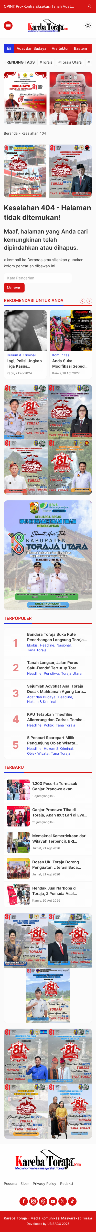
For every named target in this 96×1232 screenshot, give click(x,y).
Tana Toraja (37, 650)
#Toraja (46, 62)
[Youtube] (53, 1201)
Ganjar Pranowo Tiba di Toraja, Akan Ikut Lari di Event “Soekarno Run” (60, 815)
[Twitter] (62, 1201)
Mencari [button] (14, 287)
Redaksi (66, 1183)
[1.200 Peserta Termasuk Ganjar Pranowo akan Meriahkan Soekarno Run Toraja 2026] (18, 790)
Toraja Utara (71, 673)
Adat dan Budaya (31, 48)
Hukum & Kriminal (21, 355)
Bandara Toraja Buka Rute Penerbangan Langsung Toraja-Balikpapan (56, 640)
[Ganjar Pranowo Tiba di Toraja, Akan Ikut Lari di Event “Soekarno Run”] (18, 816)
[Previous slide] (82, 301)
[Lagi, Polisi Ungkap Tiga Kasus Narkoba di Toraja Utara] (25, 330)
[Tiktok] (72, 1201)
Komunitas (60, 355)
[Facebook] (23, 1201)
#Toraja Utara (70, 62)
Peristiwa (51, 673)
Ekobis (32, 645)
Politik (49, 725)
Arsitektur (60, 48)
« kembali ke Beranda (23, 259)
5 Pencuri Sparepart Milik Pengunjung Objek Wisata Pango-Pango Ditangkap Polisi (55, 743)
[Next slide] (89, 301)
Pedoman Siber (16, 1183)
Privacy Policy (44, 1183)
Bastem (80, 48)
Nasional (64, 645)
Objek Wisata (38, 753)
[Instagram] (33, 1201)
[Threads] (43, 1201)
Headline (47, 645)
